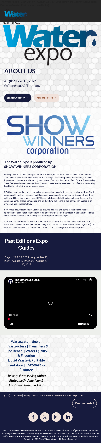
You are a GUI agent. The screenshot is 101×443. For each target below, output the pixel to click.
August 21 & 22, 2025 (17, 257)
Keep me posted (84, 403)
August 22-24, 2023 (23, 260)
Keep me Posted (45, 98)
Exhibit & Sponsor (16, 98)
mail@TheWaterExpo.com (38, 395)
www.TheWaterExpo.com (69, 395)
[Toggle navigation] (95, 8)
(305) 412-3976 (13, 395)
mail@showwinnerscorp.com (71, 227)
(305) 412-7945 (48, 227)
